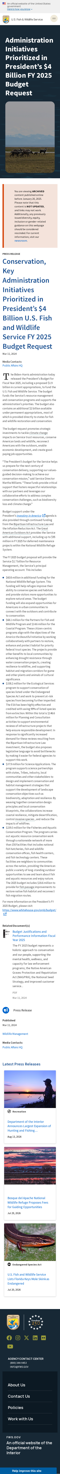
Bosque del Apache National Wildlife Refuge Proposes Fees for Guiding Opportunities (28, 1202)
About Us (16, 1385)
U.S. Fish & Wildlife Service (27, 19)
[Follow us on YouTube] (11, 1346)
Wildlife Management (15, 1034)
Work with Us (20, 1418)
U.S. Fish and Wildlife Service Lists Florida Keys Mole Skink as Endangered (28, 1278)
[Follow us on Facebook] (10, 1338)
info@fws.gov (19, 1366)
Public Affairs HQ (12, 365)
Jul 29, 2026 (14, 1213)
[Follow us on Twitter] (28, 1338)
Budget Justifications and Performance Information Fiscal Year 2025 (33, 936)
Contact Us (19, 1396)
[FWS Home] (6, 19)
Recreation (19, 1111)
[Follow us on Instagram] (19, 1338)
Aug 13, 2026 (15, 1136)
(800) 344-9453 (18, 1362)
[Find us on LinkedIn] (36, 1338)
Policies (15, 1407)
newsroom (20, 240)
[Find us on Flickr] (44, 1338)
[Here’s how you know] (30, 6)
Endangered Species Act (27, 1264)
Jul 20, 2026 (14, 1289)
